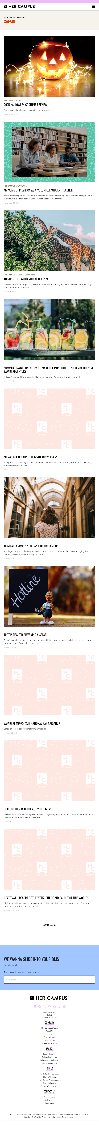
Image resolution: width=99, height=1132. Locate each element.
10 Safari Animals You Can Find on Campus (31, 545)
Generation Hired (49, 1063)
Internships (49, 1103)
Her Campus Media (49, 1028)
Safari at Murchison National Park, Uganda (32, 723)
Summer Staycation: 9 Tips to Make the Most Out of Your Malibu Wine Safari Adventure (48, 369)
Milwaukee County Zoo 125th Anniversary (31, 457)
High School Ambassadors (49, 1080)
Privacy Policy (49, 1037)
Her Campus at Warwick (15, 186)
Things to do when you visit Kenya (26, 279)
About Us (49, 1031)
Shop (49, 1034)
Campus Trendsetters (49, 1086)
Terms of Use (49, 1040)
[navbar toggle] (93, 6)
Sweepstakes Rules (49, 1043)
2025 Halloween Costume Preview (25, 104)
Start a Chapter (49, 1077)
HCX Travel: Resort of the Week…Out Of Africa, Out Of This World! (46, 897)
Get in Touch (49, 1096)
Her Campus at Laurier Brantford (20, 275)
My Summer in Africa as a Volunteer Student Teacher (38, 190)
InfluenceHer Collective (49, 1060)
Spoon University (49, 1054)
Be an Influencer (49, 1083)
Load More (49, 924)
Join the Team (49, 1100)
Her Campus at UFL (12, 100)
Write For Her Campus (49, 1073)
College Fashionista (49, 1057)
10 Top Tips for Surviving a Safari (25, 634)
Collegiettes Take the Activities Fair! (27, 809)
